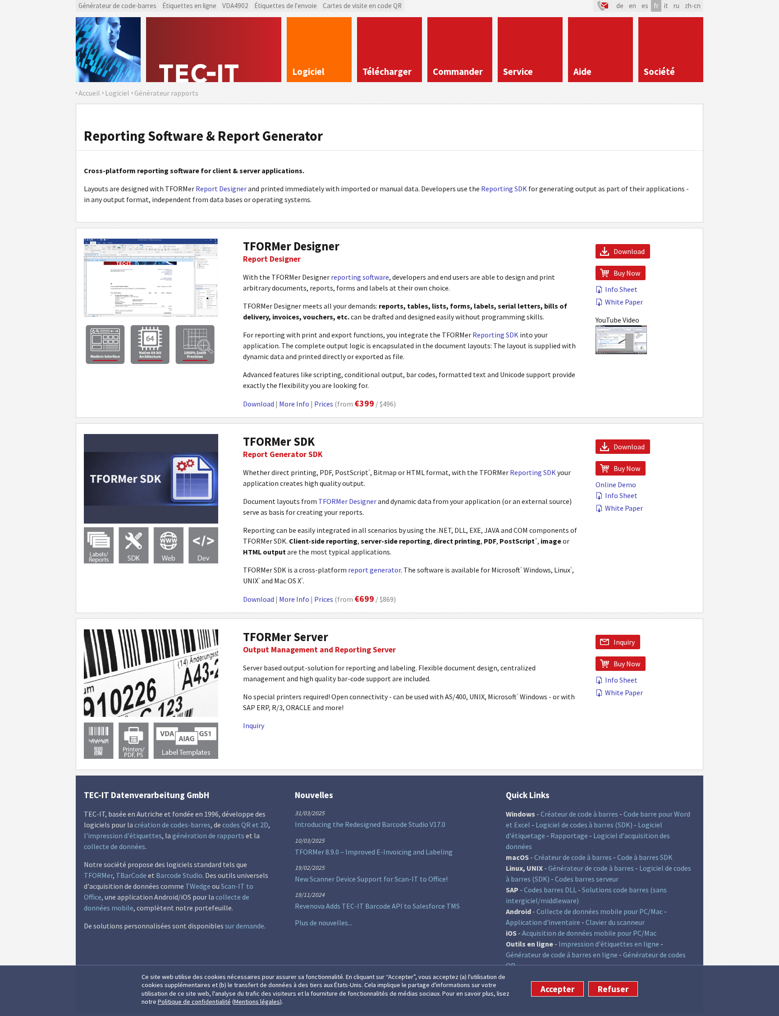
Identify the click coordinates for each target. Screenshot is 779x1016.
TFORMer (98, 875)
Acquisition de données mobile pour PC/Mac (589, 932)
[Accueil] (213, 49)
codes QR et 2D (245, 824)
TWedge (198, 886)
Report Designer (221, 188)
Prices (323, 403)
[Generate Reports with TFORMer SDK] (151, 560)
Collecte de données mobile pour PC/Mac (599, 911)
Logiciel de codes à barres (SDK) (584, 824)
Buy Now (627, 272)
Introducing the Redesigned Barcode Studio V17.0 (370, 824)
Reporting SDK (504, 188)
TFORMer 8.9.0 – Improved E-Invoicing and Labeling (374, 851)
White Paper (624, 301)
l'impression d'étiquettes (123, 835)
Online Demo (616, 484)
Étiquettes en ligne (189, 5)
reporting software (360, 277)
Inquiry (253, 725)
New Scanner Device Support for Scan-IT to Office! (371, 878)
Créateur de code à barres (579, 813)
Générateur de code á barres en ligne (562, 954)
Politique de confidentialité (194, 1002)
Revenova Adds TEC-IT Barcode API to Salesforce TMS (377, 905)
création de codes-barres (172, 824)
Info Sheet (621, 289)
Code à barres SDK (645, 857)
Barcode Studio (179, 875)
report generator (374, 569)
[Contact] (603, 6)
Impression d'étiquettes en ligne (609, 943)
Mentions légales (257, 1002)
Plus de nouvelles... (323, 922)
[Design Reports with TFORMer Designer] (151, 365)
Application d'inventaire (543, 922)
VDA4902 (235, 5)
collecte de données (114, 846)
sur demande (244, 925)
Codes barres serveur (587, 878)
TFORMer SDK (279, 441)
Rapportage (569, 835)
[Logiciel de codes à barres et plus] (108, 49)
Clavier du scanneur (615, 922)
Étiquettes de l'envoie (285, 5)
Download (258, 403)
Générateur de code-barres (117, 5)
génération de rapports (208, 835)
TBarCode (131, 875)
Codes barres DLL (550, 889)
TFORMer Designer (291, 246)
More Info (294, 403)
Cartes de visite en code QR (362, 5)
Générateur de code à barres (591, 868)
